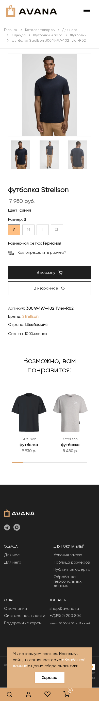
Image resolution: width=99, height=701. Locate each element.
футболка (29, 444)
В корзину (46, 272)
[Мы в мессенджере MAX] (16, 527)
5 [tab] (60, 462)
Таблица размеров (72, 562)
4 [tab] (49, 462)
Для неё (12, 554)
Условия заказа (68, 554)
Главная (11, 30)
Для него (69, 30)
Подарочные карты (23, 622)
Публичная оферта (72, 569)
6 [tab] (71, 462)
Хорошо (49, 677)
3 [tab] (39, 462)
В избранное (46, 288)
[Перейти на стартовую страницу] (31, 11)
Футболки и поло (47, 35)
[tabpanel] (28, 420)
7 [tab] (81, 462)
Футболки (78, 35)
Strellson (30, 316)
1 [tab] (17, 462)
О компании (15, 608)
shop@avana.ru (64, 608)
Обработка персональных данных (67, 581)
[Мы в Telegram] (7, 527)
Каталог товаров (40, 30)
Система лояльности (24, 615)
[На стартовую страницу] (19, 512)
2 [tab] (28, 462)
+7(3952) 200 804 (65, 615)
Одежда (19, 35)
